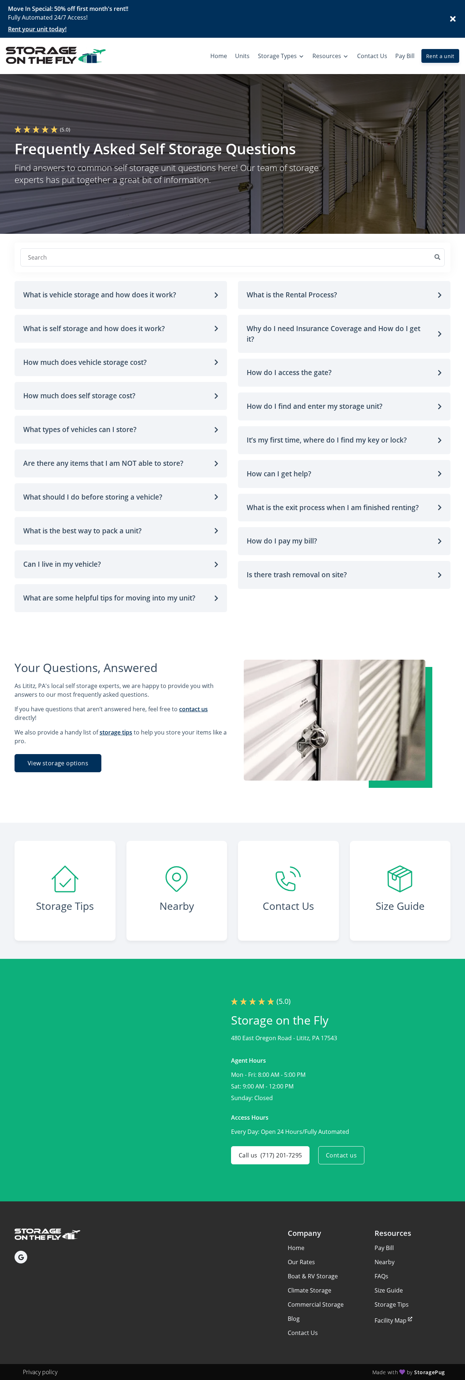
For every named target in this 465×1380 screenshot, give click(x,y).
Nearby (385, 1262)
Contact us (341, 1155)
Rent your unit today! (37, 29)
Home (296, 1248)
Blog (294, 1319)
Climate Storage (309, 1290)
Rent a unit (440, 56)
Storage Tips (392, 1304)
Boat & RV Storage (313, 1276)
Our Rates (301, 1262)
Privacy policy (40, 1372)
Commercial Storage (316, 1304)
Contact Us (303, 1333)
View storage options (58, 763)
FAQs (381, 1276)
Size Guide (389, 1290)
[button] (121, 295)
